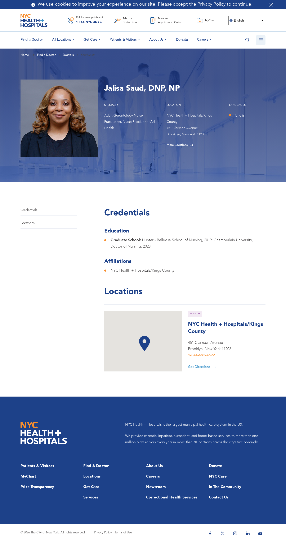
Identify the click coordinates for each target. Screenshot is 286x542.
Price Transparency (37, 487)
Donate (182, 40)
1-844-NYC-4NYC (89, 22)
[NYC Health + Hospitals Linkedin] (247, 533)
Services (90, 497)
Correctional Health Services (171, 497)
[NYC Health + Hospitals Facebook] (210, 533)
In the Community (225, 487)
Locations (28, 223)
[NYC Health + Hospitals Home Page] (34, 20)
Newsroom (156, 487)
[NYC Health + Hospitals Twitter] (222, 533)
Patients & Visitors (123, 39)
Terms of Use (123, 532)
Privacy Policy (103, 532)
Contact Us (219, 497)
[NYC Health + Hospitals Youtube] (260, 533)
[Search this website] (247, 40)
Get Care (90, 39)
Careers (202, 39)
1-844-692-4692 (201, 355)
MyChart (28, 476)
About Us (156, 39)
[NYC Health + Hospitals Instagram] (235, 533)
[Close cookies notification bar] (271, 5)
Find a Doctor (96, 466)
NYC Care (218, 476)
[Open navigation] (260, 40)
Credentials (29, 210)
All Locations (61, 39)
